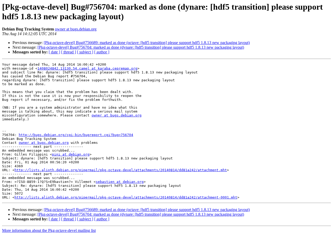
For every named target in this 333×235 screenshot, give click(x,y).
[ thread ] (68, 52)
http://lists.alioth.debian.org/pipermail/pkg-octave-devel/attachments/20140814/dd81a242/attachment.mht (121, 170)
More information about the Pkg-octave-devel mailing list (49, 230)
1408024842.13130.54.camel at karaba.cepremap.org (87, 68)
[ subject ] (85, 52)
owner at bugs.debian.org (76, 29)
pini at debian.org (70, 154)
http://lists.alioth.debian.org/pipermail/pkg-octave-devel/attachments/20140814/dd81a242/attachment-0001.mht (126, 197)
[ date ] (54, 52)
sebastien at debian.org (120, 182)
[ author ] (101, 52)
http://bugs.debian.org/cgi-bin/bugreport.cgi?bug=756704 (76, 135)
